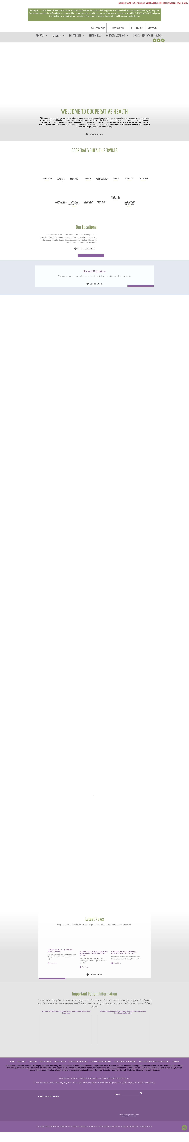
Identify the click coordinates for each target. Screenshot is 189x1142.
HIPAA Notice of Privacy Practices (154, 1061)
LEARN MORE (96, 134)
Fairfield (135, 1126)
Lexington (130, 1126)
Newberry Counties (146, 1126)
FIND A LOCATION (86, 248)
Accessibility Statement (125, 1061)
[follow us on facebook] (154, 40)
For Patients (75, 35)
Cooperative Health (43, 1126)
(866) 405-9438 (144, 13)
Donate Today (100, 27)
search (117, 1094)
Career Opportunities (101, 1061)
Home (12, 1061)
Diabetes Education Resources (148, 35)
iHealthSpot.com (132, 1116)
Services (33, 1061)
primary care (84, 1126)
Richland (123, 1126)
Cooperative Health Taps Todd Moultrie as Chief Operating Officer (94, 953)
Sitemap (175, 1061)
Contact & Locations (115, 35)
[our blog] (163, 40)
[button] (184, 1128)
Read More (53, 963)
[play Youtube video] (66, 1030)
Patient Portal (152, 27)
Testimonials (95, 35)
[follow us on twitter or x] (158, 40)
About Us (40, 35)
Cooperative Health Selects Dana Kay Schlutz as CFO (124, 952)
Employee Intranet (48, 1096)
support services (107, 1126)
